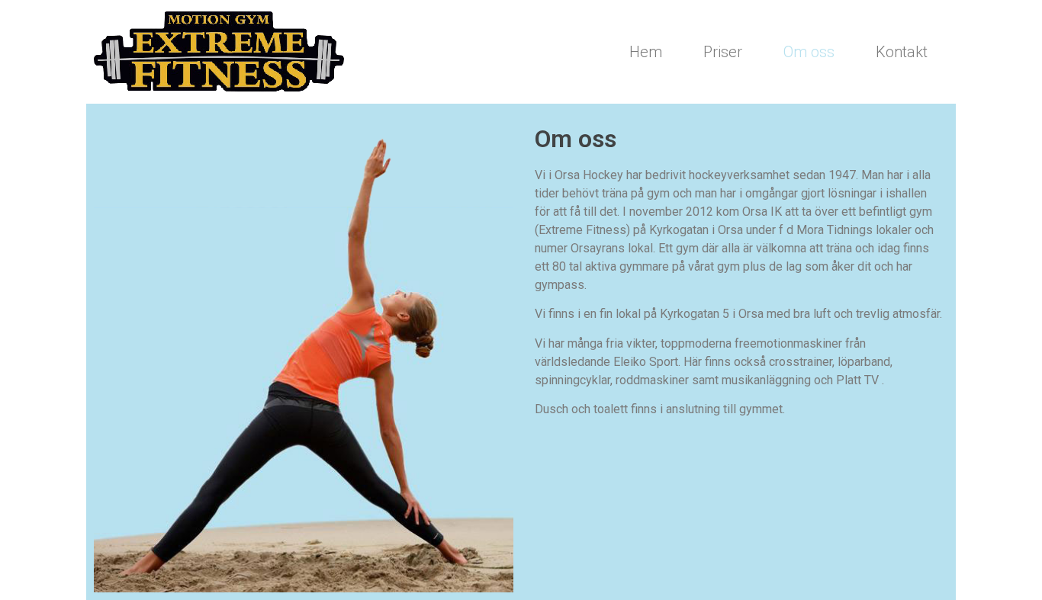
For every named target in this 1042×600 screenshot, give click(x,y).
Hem (645, 52)
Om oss (809, 52)
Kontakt (902, 52)
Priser (722, 52)
